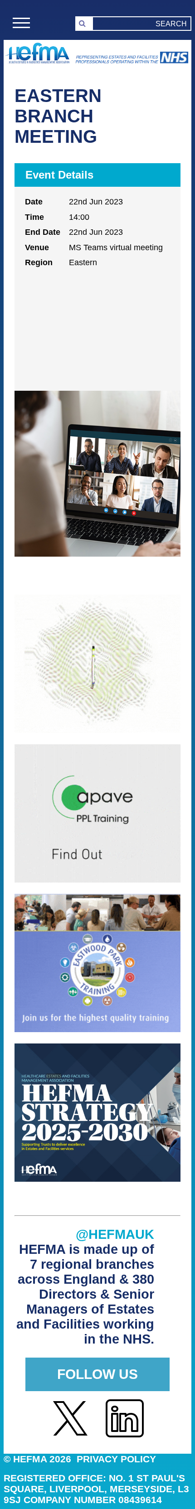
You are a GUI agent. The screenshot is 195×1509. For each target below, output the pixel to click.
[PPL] (97, 880)
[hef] (97, 1179)
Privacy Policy (116, 1459)
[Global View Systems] (97, 730)
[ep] (97, 1029)
